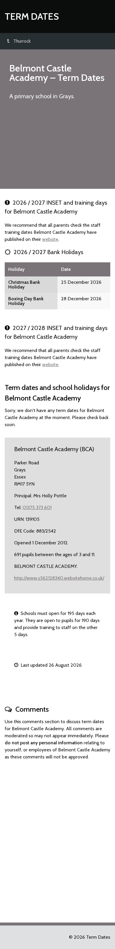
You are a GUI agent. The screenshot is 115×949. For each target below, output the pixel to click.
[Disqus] (57, 838)
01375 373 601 (37, 507)
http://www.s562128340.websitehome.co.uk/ (59, 578)
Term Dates (32, 16)
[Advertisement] (57, 147)
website (50, 239)
